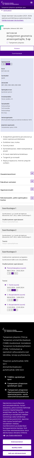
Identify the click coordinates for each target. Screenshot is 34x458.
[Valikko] (30, 2)
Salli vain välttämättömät (17, 453)
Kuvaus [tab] (17, 48)
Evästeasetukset (17, 442)
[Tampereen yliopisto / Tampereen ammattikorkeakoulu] (11, 2)
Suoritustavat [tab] (17, 53)
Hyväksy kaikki (17, 447)
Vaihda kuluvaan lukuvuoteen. (13, 20)
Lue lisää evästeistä (14, 435)
